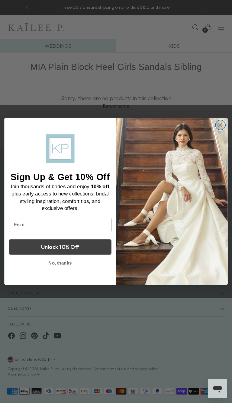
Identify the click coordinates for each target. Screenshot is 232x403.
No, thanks (60, 263)
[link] (60, 149)
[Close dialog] (220, 125)
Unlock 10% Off (60, 247)
